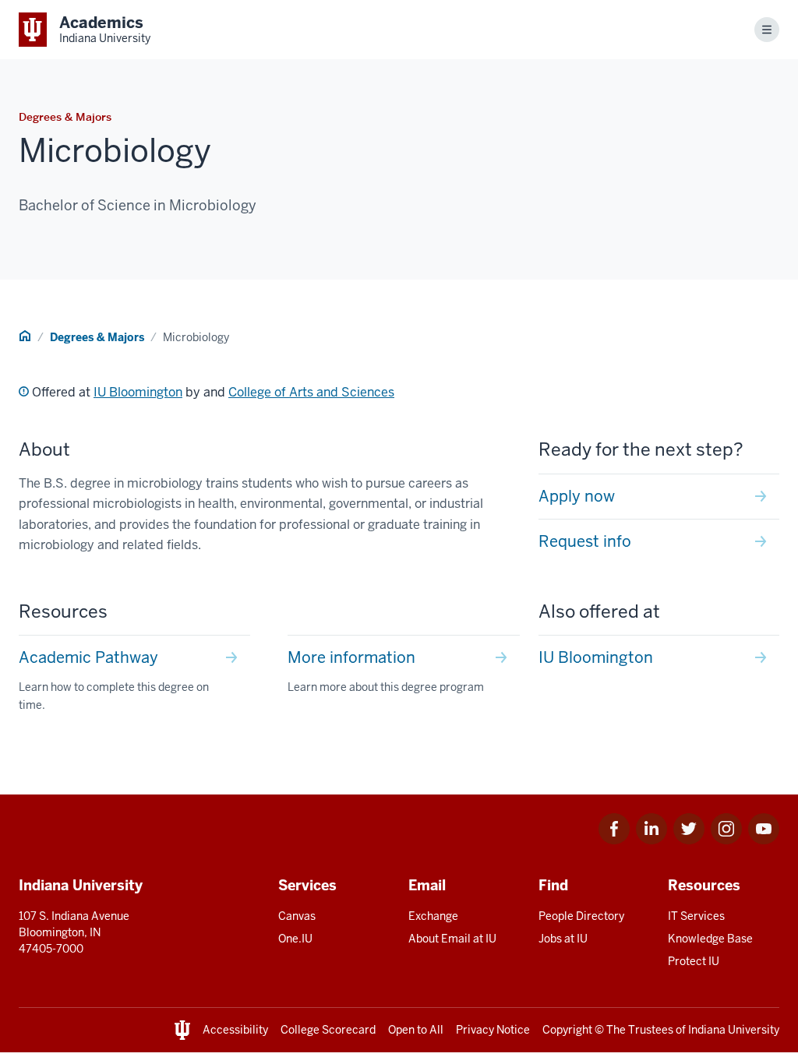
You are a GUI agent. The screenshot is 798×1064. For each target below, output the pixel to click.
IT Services (696, 916)
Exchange (433, 916)
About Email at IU (452, 939)
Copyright (567, 1030)
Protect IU (693, 961)
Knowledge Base (710, 939)
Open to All (415, 1030)
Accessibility (235, 1030)
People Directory (581, 916)
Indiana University (733, 1030)
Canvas (297, 916)
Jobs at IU (563, 939)
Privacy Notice (493, 1030)
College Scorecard (328, 1030)
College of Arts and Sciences (311, 392)
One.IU (295, 939)
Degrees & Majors (97, 337)
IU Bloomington (138, 392)
